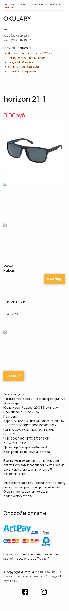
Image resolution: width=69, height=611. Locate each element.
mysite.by (10, 581)
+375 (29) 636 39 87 (17, 40)
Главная (9, 48)
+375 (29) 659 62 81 (17, 36)
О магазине (54, 4)
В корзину (54, 279)
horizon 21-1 (12, 314)
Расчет (43, 559)
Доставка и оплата (15, 4)
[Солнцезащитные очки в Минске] (17, 19)
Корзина (10, 7)
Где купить (37, 4)
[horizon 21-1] (34, 181)
